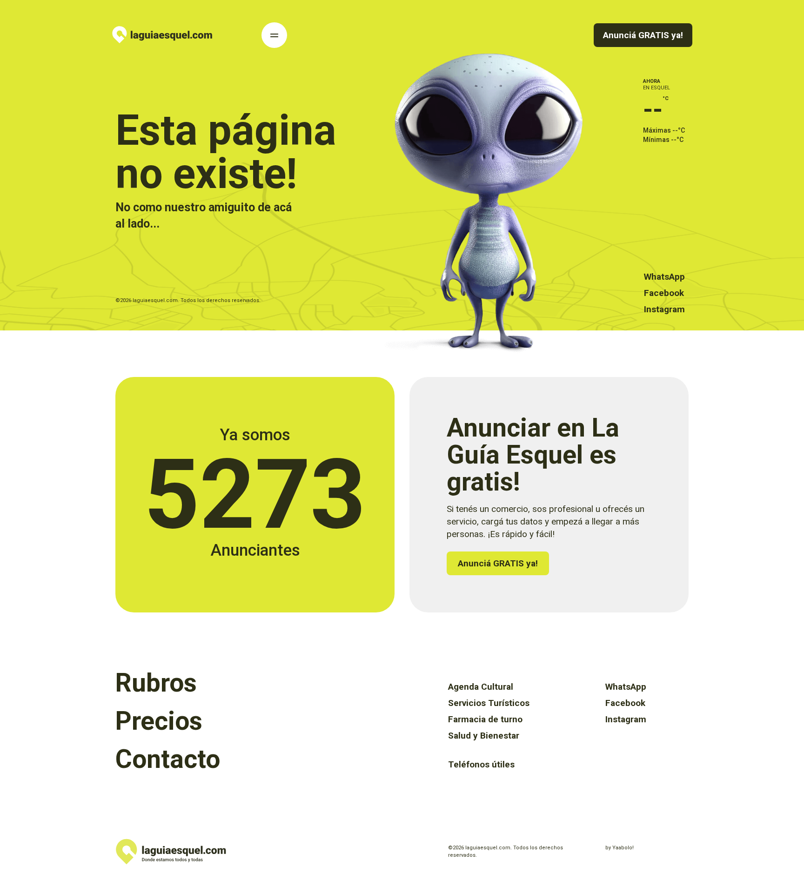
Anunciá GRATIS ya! (643, 35)
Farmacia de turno (485, 719)
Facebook (664, 293)
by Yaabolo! (619, 848)
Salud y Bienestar (483, 735)
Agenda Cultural (480, 686)
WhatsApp (664, 276)
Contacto (167, 759)
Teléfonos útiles (481, 764)
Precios (158, 720)
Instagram (664, 309)
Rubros (156, 682)
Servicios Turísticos (488, 703)
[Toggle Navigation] (274, 35)
